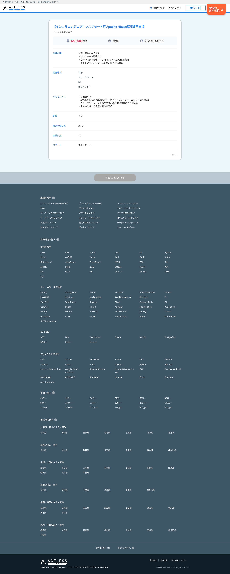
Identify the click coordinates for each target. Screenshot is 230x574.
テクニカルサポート (126, 227)
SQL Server (95, 337)
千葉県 (129, 450)
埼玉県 (107, 450)
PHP (67, 252)
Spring (43, 292)
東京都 (150, 450)
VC (91, 272)
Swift (142, 257)
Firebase (169, 377)
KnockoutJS (120, 312)
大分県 (129, 530)
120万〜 (118, 403)
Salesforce (45, 377)
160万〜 (69, 408)
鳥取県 (43, 508)
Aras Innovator (47, 382)
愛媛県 (43, 513)
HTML (117, 262)
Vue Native (170, 307)
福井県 (107, 468)
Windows (94, 360)
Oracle (118, 337)
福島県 (171, 433)
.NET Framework (48, 321)
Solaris (143, 364)
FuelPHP (44, 302)
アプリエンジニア (87, 213)
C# (141, 252)
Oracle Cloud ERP (173, 369)
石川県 (86, 468)
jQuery (143, 312)
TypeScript (95, 262)
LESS (67, 316)
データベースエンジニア (51, 218)
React (68, 307)
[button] (115, 198)
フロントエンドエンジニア (129, 208)
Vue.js (93, 307)
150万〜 (44, 408)
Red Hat (168, 364)
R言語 (68, 267)
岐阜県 (171, 468)
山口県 (129, 508)
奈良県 (129, 490)
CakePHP (44, 297)
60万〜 (118, 398)
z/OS (42, 360)
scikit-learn (170, 316)
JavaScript (70, 262)
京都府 (65, 490)
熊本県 (107, 530)
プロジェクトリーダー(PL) (90, 203)
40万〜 (68, 398)
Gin (166, 302)
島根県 (65, 508)
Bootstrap (45, 316)
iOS (141, 360)
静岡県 (43, 473)
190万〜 (143, 408)
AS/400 (68, 360)
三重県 (86, 473)
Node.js (93, 312)
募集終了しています (115, 178)
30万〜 (43, 398)
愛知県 (65, 473)
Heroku (118, 377)
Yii (166, 297)
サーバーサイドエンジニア (52, 213)
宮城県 (107, 433)
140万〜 (168, 403)
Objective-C (46, 262)
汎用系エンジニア (48, 223)
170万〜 (94, 408)
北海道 (43, 433)
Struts (93, 292)
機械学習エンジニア (49, 227)
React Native (146, 307)
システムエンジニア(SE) (128, 203)
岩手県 (86, 433)
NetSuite (94, 377)
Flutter (168, 312)
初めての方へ (175, 8)
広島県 (107, 508)
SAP (142, 369)
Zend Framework (123, 297)
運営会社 (153, 560)
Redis (68, 342)
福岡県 (43, 530)
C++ (117, 252)
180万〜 (118, 408)
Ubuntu (118, 364)
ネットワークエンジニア (89, 218)
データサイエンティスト (128, 223)
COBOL (118, 267)
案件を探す (159, 8)
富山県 (65, 468)
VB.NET (118, 272)
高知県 (65, 513)
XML (167, 262)
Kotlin (167, 257)
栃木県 (65, 450)
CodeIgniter (95, 297)
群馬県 (86, 450)
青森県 (65, 433)
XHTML (43, 267)
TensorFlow (120, 316)
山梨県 (129, 468)
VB (41, 272)
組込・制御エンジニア (88, 223)
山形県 (150, 433)
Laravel (168, 292)
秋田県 (129, 433)
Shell (167, 272)
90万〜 (43, 403)
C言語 (92, 252)
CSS (141, 262)
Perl (117, 257)
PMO (42, 208)
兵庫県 (107, 490)
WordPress (70, 302)
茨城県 (43, 450)
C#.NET (143, 272)
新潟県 (43, 468)
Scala (92, 257)
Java (42, 252)
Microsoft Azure (97, 369)
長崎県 (86, 530)
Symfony (69, 297)
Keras (142, 316)
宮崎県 (150, 530)
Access (93, 342)
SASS (92, 316)
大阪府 (86, 490)
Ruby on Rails (146, 302)
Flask (117, 302)
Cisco (142, 377)
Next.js (43, 312)
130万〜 (143, 403)
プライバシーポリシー (179, 560)
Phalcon (144, 297)
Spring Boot (71, 292)
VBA (166, 267)
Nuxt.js (68, 312)
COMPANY (70, 377)
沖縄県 (43, 535)
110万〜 (94, 403)
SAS (92, 267)
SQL (42, 276)
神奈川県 (172, 450)
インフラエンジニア (126, 213)
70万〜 (143, 398)
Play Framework (147, 292)
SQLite (43, 342)
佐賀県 (65, 530)
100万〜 (69, 403)
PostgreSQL (170, 337)
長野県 (150, 468)
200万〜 (168, 408)
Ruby (42, 257)
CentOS (44, 364)
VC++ (67, 272)
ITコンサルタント (86, 208)
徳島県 (150, 508)
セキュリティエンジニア (128, 218)
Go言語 (68, 257)
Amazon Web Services (50, 369)
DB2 (42, 337)
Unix (92, 364)
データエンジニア (87, 227)
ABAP (142, 267)
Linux (68, 364)
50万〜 (93, 398)
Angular (119, 307)
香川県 (171, 508)
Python (168, 252)
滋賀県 (43, 490)
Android (168, 360)
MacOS (118, 360)
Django (93, 302)
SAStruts (119, 292)
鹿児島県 (172, 530)
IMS (67, 337)
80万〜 (168, 398)
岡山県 (86, 508)
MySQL (143, 337)
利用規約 (164, 560)
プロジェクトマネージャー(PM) (54, 203)
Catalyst (44, 307)
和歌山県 (151, 490)
